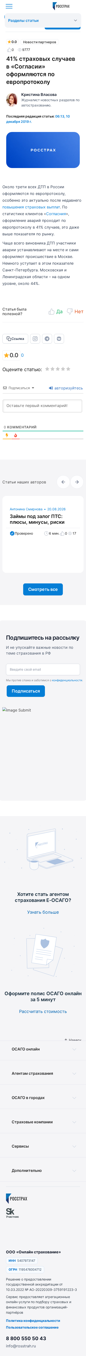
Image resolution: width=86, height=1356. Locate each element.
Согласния (56, 213)
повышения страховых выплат (31, 207)
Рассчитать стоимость (43, 1011)
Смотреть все (43, 589)
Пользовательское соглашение (32, 1327)
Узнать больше (43, 912)
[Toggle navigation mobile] (9, 6)
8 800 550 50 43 (26, 1338)
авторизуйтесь (68, 388)
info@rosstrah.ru (21, 1346)
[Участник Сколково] (15, 1226)
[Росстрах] (16, 1199)
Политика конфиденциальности (33, 1321)
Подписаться (26, 691)
